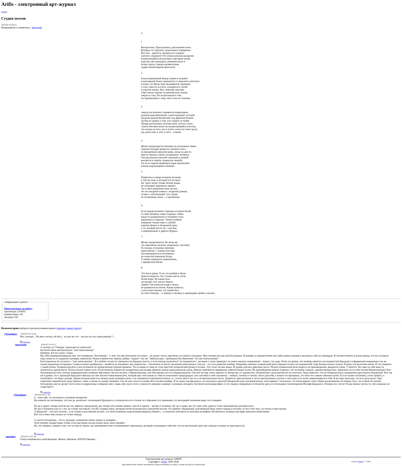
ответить (26, 342)
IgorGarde (37, 27)
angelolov (11, 436)
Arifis (164, 461)
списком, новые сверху (68, 328)
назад (4, 11)
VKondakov (10, 334)
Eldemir (360, 461)
